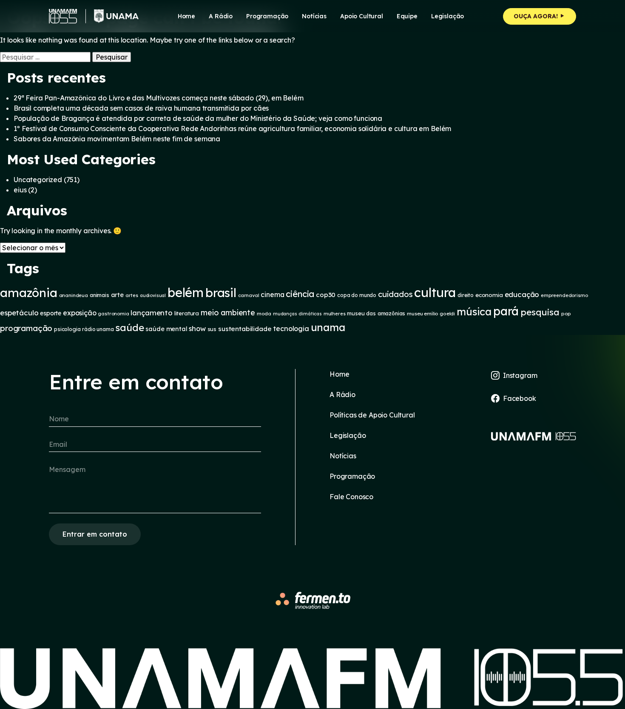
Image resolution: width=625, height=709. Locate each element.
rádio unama (98, 329)
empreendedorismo (564, 295)
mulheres (335, 314)
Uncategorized (38, 179)
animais (99, 295)
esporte (50, 313)
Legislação (447, 16)
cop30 (325, 295)
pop (566, 313)
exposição (80, 313)
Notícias (314, 16)
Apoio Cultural (361, 16)
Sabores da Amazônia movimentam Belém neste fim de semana (117, 138)
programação (26, 328)
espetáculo (19, 312)
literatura (186, 313)
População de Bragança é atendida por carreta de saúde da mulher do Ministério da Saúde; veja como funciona (198, 118)
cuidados (395, 294)
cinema (272, 294)
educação (522, 294)
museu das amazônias (376, 313)
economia (489, 295)
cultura (435, 292)
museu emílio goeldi (431, 313)
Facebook (519, 398)
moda (264, 313)
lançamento (151, 312)
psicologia (67, 329)
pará (506, 310)
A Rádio (342, 394)
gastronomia (113, 314)
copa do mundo (356, 295)
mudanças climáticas (297, 314)
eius (20, 190)
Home (186, 16)
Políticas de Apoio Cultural (372, 415)
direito (465, 295)
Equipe (407, 16)
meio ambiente (228, 312)
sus (212, 329)
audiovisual (153, 295)
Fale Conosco (351, 496)
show (197, 328)
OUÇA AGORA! (537, 16)
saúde (129, 328)
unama (328, 327)
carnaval (248, 295)
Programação (267, 16)
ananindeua (73, 295)
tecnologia (291, 328)
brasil (220, 292)
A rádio (221, 16)
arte (117, 295)
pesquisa (540, 311)
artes (131, 295)
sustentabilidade (244, 328)
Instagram (520, 375)
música (474, 311)
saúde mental (166, 329)
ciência (300, 294)
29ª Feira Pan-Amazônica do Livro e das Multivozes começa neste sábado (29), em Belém (159, 98)
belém (186, 292)
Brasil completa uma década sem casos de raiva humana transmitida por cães (141, 108)
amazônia (28, 292)
